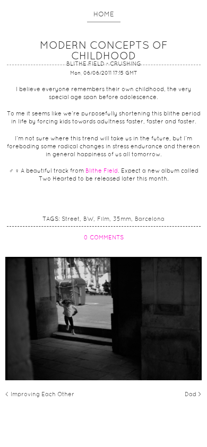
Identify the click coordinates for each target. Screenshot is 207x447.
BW (88, 219)
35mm (122, 219)
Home (103, 15)
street (71, 219)
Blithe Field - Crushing (103, 64)
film (103, 219)
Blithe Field (101, 171)
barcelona (150, 219)
